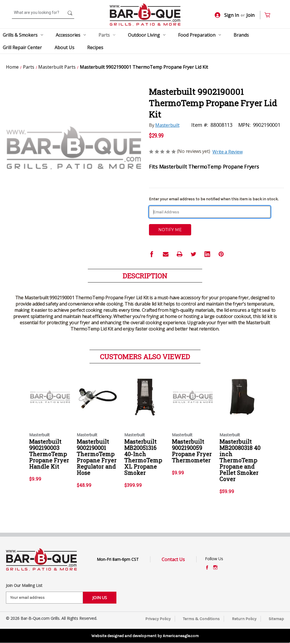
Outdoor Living (144, 35)
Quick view (48, 391)
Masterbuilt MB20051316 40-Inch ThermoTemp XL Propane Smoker (143, 457)
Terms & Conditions (201, 618)
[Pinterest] (221, 254)
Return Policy (244, 618)
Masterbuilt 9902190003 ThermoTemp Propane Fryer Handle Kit (49, 453)
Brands (241, 35)
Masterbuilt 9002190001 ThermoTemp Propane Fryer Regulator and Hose (97, 457)
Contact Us (173, 559)
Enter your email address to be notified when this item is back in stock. (213, 199)
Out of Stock (50, 401)
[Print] (179, 254)
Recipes (95, 47)
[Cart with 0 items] (269, 15)
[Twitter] (193, 254)
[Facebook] (152, 254)
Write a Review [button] (227, 152)
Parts (104, 35)
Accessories (68, 35)
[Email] (166, 254)
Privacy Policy (158, 618)
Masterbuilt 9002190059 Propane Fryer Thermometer (192, 450)
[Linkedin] (207, 254)
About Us (64, 47)
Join (250, 15)
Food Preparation (197, 35)
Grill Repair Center (22, 47)
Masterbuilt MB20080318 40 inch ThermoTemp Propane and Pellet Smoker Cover (240, 460)
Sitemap (276, 618)
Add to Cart (97, 401)
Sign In (231, 15)
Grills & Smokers (20, 35)
